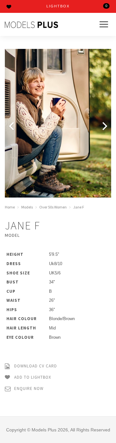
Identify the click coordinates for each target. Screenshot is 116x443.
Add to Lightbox (32, 377)
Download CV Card (35, 366)
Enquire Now (28, 388)
